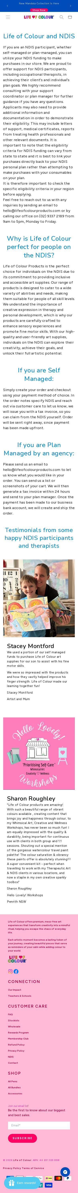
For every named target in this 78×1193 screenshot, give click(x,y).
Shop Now (39, 10)
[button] (8, 17)
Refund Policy (16, 1044)
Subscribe (23, 1138)
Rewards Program (18, 1032)
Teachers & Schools (19, 995)
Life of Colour (22, 1160)
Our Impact (14, 989)
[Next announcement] (70, 5)
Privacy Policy (16, 1050)
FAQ (10, 1014)
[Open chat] (65, 1172)
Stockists (13, 1020)
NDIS (11, 1056)
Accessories (15, 1093)
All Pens (12, 1081)
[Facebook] (16, 971)
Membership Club (18, 1038)
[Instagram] (10, 971)
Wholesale (14, 1026)
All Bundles (14, 1087)
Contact (13, 1062)
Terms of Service (33, 1168)
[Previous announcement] (7, 5)
